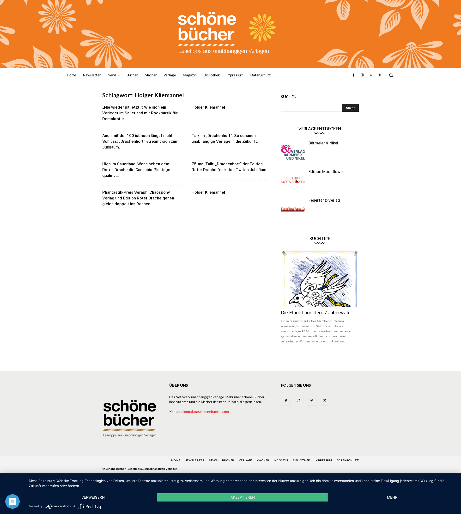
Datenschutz (347, 460)
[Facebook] (353, 75)
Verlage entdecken (319, 129)
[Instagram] (362, 75)
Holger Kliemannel (208, 107)
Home (175, 460)
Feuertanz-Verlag (324, 200)
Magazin (281, 460)
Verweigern (93, 497)
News (213, 460)
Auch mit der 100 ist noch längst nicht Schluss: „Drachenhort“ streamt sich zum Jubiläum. (140, 141)
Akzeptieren (242, 497)
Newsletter (194, 460)
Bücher (228, 460)
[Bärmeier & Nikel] (293, 152)
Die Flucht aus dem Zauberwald (316, 313)
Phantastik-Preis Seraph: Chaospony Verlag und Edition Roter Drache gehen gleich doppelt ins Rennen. (138, 198)
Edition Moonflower (326, 171)
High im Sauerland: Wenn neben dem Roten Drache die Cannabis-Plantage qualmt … (136, 169)
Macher (262, 460)
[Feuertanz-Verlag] (293, 210)
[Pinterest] (371, 75)
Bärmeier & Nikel (323, 143)
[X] (380, 75)
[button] (391, 75)
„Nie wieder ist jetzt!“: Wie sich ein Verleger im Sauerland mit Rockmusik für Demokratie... (140, 113)
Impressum (323, 460)
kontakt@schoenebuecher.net (206, 411)
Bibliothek (301, 460)
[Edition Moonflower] (293, 181)
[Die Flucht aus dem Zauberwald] (320, 278)
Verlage (245, 460)
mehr (392, 497)
